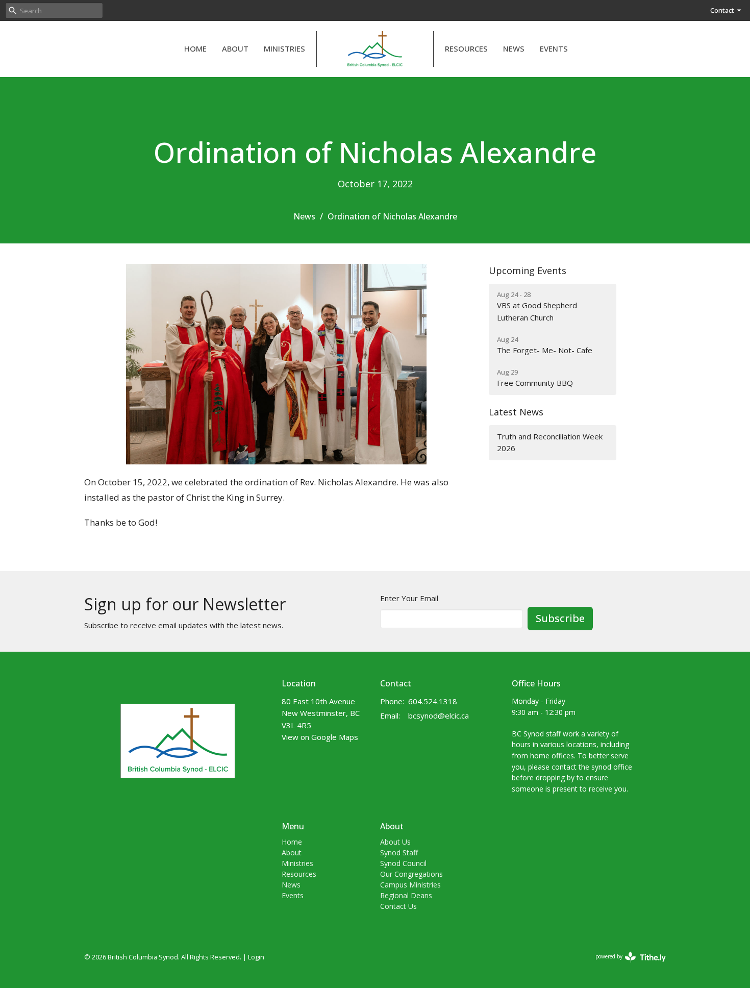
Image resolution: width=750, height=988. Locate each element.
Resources (466, 48)
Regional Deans (406, 895)
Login (256, 956)
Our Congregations (411, 874)
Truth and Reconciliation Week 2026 (550, 442)
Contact (722, 10)
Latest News (516, 412)
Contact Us (398, 906)
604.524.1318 (432, 701)
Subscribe (560, 618)
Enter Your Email (409, 598)
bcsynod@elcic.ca (438, 715)
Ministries (284, 48)
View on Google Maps (320, 737)
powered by (625, 965)
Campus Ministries (410, 885)
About (235, 48)
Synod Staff (399, 852)
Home (195, 48)
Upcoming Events (527, 270)
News (513, 48)
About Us (395, 842)
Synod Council (403, 863)
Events (554, 48)
